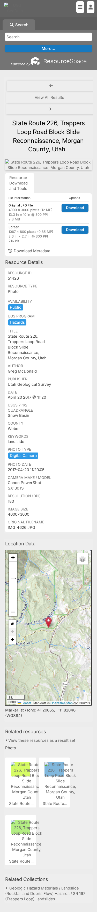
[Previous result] (51, 86)
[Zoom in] (13, 558)
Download (75, 207)
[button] (48, 622)
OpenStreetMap (61, 703)
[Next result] (50, 109)
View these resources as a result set (41, 740)
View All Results (49, 97)
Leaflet (26, 703)
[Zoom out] (13, 612)
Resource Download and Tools (18, 183)
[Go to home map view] (12, 624)
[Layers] (82, 559)
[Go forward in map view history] (12, 632)
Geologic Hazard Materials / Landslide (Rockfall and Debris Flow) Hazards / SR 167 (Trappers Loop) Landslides (45, 893)
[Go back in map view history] (12, 640)
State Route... (22, 803)
